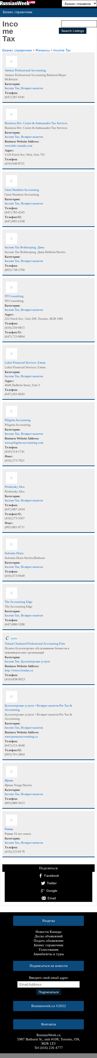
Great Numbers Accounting (22, 190)
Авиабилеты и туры (48, 954)
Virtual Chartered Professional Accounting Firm (35, 643)
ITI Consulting (14, 296)
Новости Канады (48, 932)
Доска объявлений (49, 936)
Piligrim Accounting (18, 420)
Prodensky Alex (15, 487)
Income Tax (62, 50)
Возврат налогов (32, 88)
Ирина (9, 780)
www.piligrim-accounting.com (24, 442)
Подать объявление (49, 941)
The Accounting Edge (18, 602)
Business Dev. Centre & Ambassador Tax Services (36, 123)
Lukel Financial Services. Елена (25, 362)
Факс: (9, 456)
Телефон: (11, 93)
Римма (9, 829)
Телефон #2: (13, 217)
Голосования (48, 949)
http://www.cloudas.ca (19, 670)
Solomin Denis (14, 553)
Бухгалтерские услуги (35, 661)
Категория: (12, 84)
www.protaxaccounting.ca (21, 736)
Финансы (43, 50)
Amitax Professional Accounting (25, 70)
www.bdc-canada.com (18, 145)
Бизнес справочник (48, 945)
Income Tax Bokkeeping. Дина (24, 247)
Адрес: (9, 150)
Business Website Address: (22, 141)
